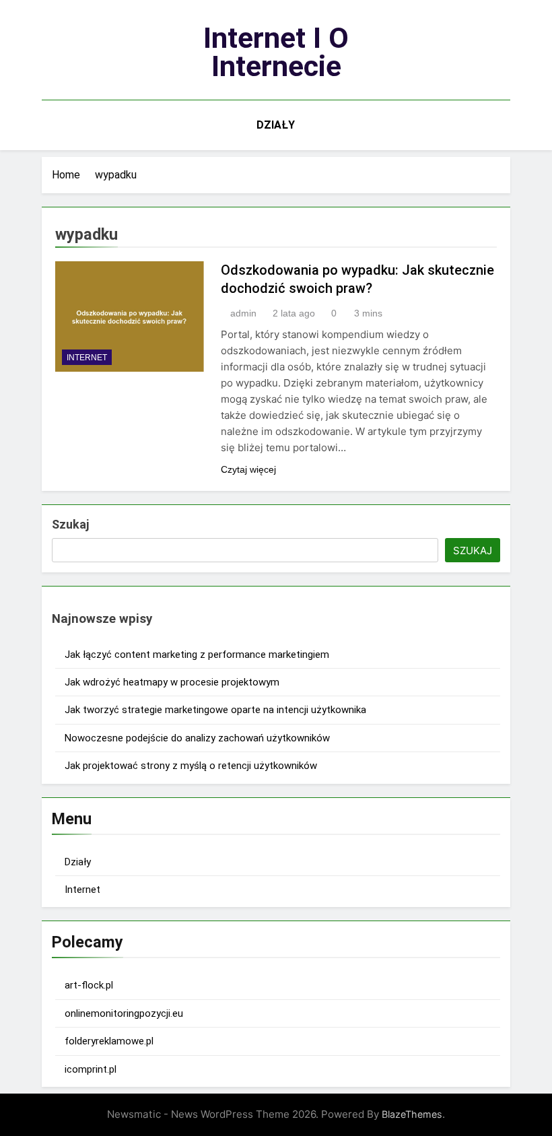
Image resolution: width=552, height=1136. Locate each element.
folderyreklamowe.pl (109, 1041)
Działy (275, 125)
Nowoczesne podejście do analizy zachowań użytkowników (197, 738)
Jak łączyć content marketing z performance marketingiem (197, 654)
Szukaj (70, 524)
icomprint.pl (90, 1069)
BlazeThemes (412, 1114)
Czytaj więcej (248, 469)
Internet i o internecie (276, 52)
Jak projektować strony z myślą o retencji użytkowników (191, 766)
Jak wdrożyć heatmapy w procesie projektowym (172, 682)
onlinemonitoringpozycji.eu (124, 1013)
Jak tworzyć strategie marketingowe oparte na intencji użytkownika (215, 710)
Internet (87, 357)
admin (243, 313)
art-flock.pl (89, 985)
